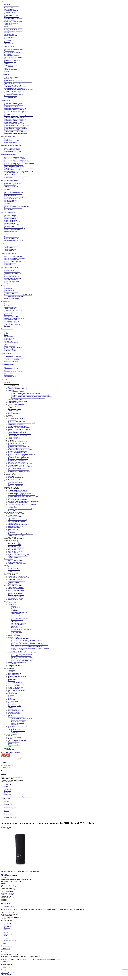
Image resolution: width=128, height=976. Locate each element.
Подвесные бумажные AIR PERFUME (15, 133)
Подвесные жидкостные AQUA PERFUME (17, 125)
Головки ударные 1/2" (10, 817)
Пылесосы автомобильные (12, 198)
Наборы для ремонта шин (11, 276)
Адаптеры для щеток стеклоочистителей (16, 176)
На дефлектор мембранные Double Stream (16, 111)
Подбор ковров (8, 264)
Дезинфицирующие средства (12, 77)
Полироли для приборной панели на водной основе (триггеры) (30, 395)
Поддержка (7, 794)
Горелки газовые (9, 288)
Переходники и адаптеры (18, 623)
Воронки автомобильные (11, 270)
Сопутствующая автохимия (12, 359)
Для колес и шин (9, 51)
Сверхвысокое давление (18, 723)
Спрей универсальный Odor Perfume (15, 131)
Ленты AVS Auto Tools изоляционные (22, 659)
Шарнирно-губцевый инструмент (21, 629)
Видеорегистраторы (10, 195)
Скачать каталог (5, 798)
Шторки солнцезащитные (12, 321)
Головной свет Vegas (10, 215)
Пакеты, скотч (8, 375)
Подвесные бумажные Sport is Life (14, 120)
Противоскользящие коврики (13, 151)
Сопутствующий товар (11, 361)
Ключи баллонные (16, 613)
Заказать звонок (5, 797)
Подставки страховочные (11, 140)
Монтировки (15, 634)
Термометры (8, 205)
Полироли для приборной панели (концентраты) (25, 393)
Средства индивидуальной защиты (14, 296)
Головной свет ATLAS (11, 217)
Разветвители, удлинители (12, 10)
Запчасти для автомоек (18, 721)
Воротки (13, 606)
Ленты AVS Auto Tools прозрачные (21, 660)
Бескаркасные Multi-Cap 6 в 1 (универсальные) (18, 161)
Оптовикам (7, 789)
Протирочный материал (18, 731)
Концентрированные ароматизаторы (15, 127)
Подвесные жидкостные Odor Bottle (14, 109)
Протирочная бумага (10, 350)
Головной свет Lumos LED (12, 225)
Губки (6, 333)
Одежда (6, 370)
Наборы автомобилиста (11, 283)
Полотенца (7, 339)
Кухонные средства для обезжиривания (16, 93)
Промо (6, 367)
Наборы (6, 71)
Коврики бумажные (10, 263)
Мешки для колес (9, 338)
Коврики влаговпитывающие (13, 261)
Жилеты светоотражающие (12, 272)
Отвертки (14, 621)
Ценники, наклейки (10, 376)
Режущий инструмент (17, 624)
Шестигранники (16, 631)
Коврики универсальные (11, 259)
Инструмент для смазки (18, 649)
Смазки (6, 63)
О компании (7, 784)
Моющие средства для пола (12, 83)
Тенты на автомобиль (10, 319)
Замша (6, 335)
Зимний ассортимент (10, 69)
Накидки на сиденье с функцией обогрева (16, 206)
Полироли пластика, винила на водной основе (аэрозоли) (28, 398)
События (6, 938)
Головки (13, 609)
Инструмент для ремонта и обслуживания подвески (26, 643)
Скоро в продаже (9, 43)
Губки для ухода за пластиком (13, 347)
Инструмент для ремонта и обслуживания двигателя (26, 640)
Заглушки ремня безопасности (13, 310)
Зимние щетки (8, 336)
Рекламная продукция (10, 39)
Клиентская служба (16, 797)
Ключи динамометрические (19, 618)
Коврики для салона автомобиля (13, 256)
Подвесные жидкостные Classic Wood (15, 119)
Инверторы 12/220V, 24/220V (13, 183)
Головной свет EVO (10, 223)
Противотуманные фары (11, 237)
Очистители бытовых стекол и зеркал (15, 86)
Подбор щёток (8, 177)
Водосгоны (7, 332)
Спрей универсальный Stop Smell (14, 117)
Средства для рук (9, 66)
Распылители (8, 341)
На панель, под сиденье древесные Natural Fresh (18, 116)
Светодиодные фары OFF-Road (13, 240)
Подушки (7, 326)
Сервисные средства (10, 62)
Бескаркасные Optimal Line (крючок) (15, 158)
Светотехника (8, 24)
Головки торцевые (9, 814)
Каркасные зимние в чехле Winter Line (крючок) (18, 171)
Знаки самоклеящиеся (10, 307)
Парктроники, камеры (10, 200)
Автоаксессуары (9, 34)
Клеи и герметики (9, 58)
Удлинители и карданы (18, 627)
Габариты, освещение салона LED (14, 229)
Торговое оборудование (11, 368)
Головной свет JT (9, 226)
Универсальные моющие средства (14, 91)
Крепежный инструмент (11, 298)
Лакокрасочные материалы (12, 60)
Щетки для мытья (9, 346)
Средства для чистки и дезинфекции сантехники (18, 89)
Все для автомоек (9, 37)
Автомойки (14, 724)
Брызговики (7, 304)
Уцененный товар (9, 40)
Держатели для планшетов (12, 149)
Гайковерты (14, 610)
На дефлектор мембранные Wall (13, 113)
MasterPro (7, 68)
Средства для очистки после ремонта (15, 88)
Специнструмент (9, 293)
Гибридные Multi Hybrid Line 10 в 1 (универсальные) (20, 168)
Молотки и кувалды (17, 620)
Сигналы (7, 203)
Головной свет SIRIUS (11, 218)
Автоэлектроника (9, 20)
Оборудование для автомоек (12, 356)
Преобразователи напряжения (13, 18)
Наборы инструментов (11, 292)
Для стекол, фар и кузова (11, 55)
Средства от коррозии (10, 65)
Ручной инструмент (10, 290)
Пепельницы (8, 315)
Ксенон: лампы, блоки (11, 231)
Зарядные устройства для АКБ (13, 28)
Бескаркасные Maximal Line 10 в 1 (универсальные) (19, 163)
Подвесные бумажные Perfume (13, 122)
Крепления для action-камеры (13, 208)
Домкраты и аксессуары (11, 12)
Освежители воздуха (10, 96)
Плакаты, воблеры (9, 373)
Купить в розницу (27, 797)
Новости (6, 786)
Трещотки (14, 626)
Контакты (7, 792)
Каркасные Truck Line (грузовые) (14, 169)
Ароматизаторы (9, 9)
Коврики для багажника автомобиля (15, 258)
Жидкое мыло (8, 78)
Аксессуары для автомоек (18, 720)
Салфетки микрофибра (11, 342)
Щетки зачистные (16, 632)
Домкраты (7, 139)
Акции (6, 788)
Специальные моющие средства (13, 94)
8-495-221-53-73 (5, 949)
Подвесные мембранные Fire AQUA (15, 108)
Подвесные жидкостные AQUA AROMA (16, 128)
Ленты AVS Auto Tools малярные (21, 656)
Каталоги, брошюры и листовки (13, 371)
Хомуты (13, 667)
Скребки (6, 344)
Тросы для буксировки (11, 279)
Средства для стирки (10, 97)
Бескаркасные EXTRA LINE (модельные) (16, 160)
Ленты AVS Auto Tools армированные (22, 654)
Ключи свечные (16, 617)
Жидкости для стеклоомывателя (13, 57)
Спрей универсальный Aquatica (13, 130)
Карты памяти (8, 209)
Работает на (4, 973)
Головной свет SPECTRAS (12, 221)
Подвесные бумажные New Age (13, 105)
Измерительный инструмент (19, 612)
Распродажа (7, 4)
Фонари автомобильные (11, 246)
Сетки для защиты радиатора (12, 324)
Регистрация (8, 781)
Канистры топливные (10, 275)
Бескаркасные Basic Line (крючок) (14, 157)
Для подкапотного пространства (14, 52)
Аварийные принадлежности (13, 31)
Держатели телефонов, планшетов (14, 14)
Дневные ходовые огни (11, 238)
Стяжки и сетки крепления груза (14, 318)
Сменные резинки (9, 174)
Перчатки (14, 663)
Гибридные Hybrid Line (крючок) (14, 166)
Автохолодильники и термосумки (14, 21)
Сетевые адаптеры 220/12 (11, 186)
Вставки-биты (15, 607)
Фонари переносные (10, 249)
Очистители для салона (18, 391)
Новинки (7, 42)
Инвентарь (14, 732)
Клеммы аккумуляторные (11, 281)
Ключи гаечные (15, 615)
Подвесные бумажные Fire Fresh (13, 103)
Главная (6, 801)
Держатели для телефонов (12, 148)
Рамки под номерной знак (12, 316)
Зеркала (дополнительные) (12, 322)
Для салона (7, 54)
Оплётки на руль (9, 312)
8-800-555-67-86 (5, 943)
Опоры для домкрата (10, 142)
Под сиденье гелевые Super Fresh (14, 123)
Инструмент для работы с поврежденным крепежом (26, 646)
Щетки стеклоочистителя (11, 17)
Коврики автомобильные (11, 29)
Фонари (6, 26)
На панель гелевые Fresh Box (13, 114)
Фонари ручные (9, 250)
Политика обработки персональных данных (47, 959)
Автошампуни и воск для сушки (14, 49)
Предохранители (9, 201)
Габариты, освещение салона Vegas (14, 228)
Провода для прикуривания (12, 278)
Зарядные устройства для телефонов (15, 197)
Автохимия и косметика (11, 6)
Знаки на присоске (9, 308)
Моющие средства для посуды (13, 85)
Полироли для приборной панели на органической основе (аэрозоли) (31, 396)
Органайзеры (8, 313)
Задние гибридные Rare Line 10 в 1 (14, 172)
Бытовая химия (8, 7)
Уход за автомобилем (10, 35)
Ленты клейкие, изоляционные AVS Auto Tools (18, 295)
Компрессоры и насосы (11, 15)
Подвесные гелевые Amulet (12, 106)
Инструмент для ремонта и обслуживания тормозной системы (29, 645)
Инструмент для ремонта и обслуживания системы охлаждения (30, 648)
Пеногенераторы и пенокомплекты (21, 718)
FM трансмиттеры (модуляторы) (13, 192)
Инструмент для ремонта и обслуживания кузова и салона (28, 642)
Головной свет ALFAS (11, 220)
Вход (3, 781)
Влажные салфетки (10, 349)
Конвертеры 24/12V (10, 185)
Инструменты (8, 32)
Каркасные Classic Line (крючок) (14, 165)
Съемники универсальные (19, 651)
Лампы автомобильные (11, 23)
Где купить (7, 791)
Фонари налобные (9, 247)
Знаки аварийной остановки (12, 273)
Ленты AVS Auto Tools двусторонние (22, 657)
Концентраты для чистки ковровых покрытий (18, 82)
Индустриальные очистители (13, 80)
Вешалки (7, 305)
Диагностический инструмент (20, 638)
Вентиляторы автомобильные (13, 194)
